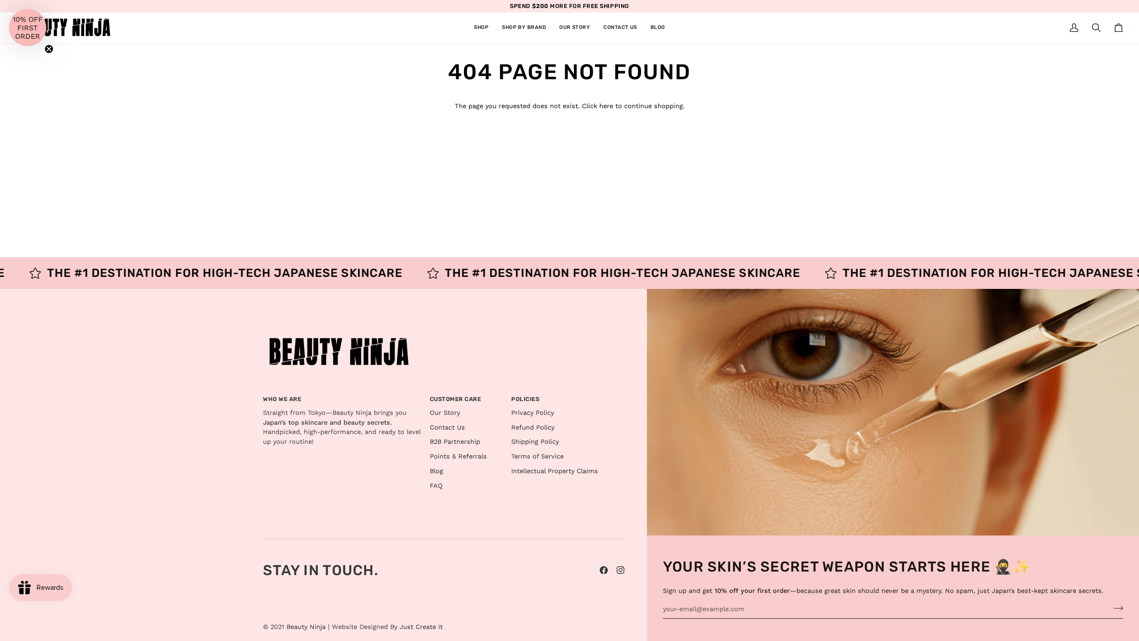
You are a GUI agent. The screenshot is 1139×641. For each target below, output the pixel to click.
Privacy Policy (532, 413)
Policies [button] (525, 399)
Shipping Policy (535, 442)
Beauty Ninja (306, 627)
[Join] (1115, 608)
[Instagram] (621, 570)
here (606, 106)
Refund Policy (532, 427)
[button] (481, 27)
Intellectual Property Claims (554, 471)
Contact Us (447, 427)
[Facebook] (604, 570)
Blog (436, 471)
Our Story (445, 413)
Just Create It (421, 627)
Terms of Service (537, 456)
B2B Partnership (455, 442)
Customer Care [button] (455, 399)
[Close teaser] (48, 49)
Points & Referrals (458, 456)
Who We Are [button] (282, 399)
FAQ (436, 486)
